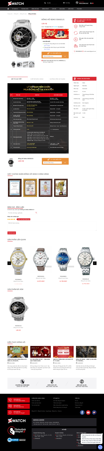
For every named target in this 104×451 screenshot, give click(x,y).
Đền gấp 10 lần (81, 385)
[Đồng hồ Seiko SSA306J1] (18, 261)
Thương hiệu (24, 8)
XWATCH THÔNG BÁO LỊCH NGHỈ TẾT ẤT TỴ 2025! (63, 360)
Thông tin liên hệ (78, 405)
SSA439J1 (63, 277)
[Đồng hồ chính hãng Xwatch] (15, 3)
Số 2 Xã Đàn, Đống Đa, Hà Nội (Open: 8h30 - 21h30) (64, 436)
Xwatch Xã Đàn (59, 432)
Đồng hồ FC (34, 411)
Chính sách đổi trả (36, 400)
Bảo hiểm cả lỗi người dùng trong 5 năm (85, 26)
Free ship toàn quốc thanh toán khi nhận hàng (86, 45)
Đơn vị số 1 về (52, 385)
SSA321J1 (18, 326)
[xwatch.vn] (16, 420)
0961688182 (83, 3)
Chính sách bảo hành (36, 403)
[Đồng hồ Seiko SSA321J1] (18, 309)
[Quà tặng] (55, 34)
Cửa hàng (67, 2)
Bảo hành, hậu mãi (52, 386)
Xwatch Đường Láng (39, 432)
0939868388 (37, 438)
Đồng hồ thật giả (22, 386)
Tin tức (76, 400)
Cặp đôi (54, 8)
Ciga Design (48, 411)
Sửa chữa (62, 8)
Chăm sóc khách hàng (38, 398)
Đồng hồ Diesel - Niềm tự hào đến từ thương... (86, 360)
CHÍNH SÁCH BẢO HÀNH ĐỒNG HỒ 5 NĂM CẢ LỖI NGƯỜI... (17, 360)
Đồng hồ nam (35, 8)
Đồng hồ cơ (54, 411)
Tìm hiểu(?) (60, 26)
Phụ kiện (79, 8)
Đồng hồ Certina (41, 411)
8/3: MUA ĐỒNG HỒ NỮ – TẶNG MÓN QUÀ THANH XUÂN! (40, 360)
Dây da (59, 411)
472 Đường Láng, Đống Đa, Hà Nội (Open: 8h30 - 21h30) (43, 436)
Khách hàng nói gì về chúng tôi (60, 407)
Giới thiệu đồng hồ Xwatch (59, 400)
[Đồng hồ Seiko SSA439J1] (63, 259)
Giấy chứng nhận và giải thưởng (60, 405)
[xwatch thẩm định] (16, 430)
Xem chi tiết (47, 45)
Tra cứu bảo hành (36, 405)
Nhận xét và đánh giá (13, 216)
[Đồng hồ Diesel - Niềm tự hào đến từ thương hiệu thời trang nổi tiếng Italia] (86, 352)
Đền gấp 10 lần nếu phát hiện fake (86, 39)
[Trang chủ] (8, 9)
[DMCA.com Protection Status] (22, 440)
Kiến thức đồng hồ (79, 403)
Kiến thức (71, 8)
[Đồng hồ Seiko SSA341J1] (86, 260)
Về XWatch (15, 8)
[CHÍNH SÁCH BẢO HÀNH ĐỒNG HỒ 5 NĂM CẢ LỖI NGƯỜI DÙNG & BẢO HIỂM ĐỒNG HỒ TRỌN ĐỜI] (17, 352)
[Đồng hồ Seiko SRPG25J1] (41, 259)
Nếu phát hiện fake (82, 386)
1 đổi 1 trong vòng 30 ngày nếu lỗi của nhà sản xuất (86, 32)
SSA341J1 (85, 279)
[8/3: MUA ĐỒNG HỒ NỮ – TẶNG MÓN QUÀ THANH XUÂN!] (40, 352)
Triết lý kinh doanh (57, 403)
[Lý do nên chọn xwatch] (38, 118)
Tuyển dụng (77, 407)
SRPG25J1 (41, 277)
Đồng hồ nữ (45, 8)
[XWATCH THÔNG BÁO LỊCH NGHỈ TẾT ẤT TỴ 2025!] (63, 352)
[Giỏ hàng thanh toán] (91, 3)
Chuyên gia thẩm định (22, 385)
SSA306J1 (18, 280)
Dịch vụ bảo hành (81, 432)
